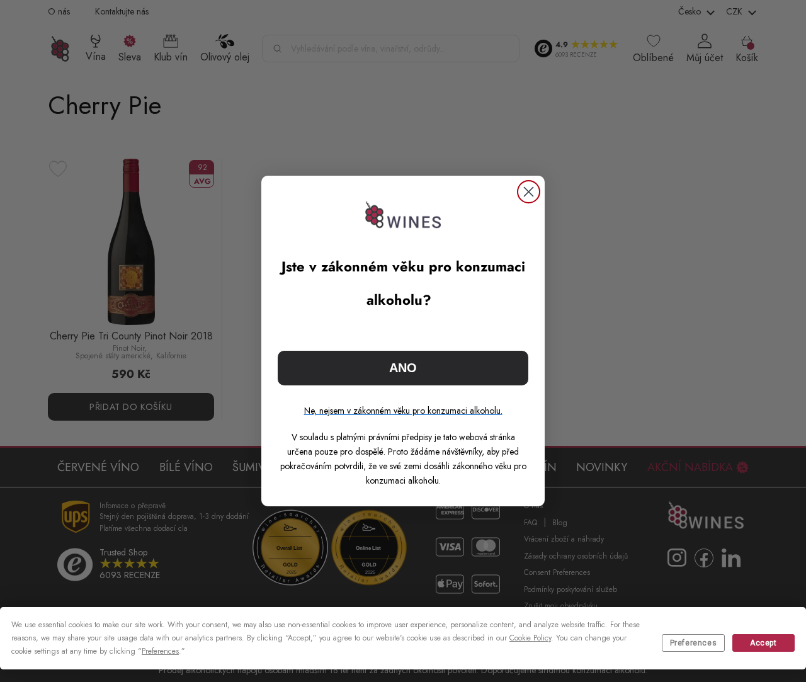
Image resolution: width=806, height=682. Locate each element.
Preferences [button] (160, 651)
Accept (763, 643)
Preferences (693, 643)
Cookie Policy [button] (530, 638)
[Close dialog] (529, 192)
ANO (403, 368)
